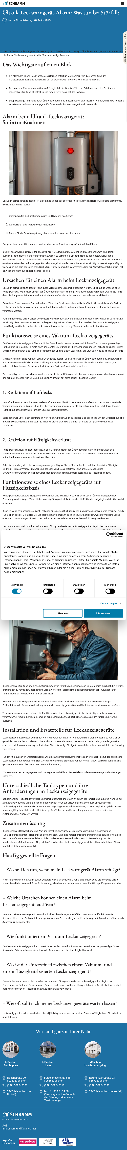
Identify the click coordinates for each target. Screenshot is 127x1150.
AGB (5, 1125)
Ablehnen (62, 613)
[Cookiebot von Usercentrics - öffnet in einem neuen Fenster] (108, 534)
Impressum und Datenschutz (19, 1128)
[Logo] (14, 3)
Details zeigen (108, 603)
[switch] (48, 591)
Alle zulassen (103, 613)
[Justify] (122, 3)
